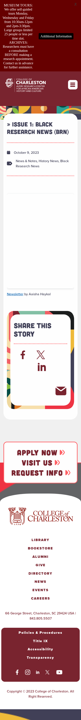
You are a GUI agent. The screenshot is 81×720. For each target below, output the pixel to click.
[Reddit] (22, 367)
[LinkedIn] (42, 367)
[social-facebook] (17, 673)
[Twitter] (41, 355)
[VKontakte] (41, 391)
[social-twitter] (48, 673)
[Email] (60, 391)
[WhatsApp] (22, 379)
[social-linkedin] (38, 673)
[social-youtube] (59, 673)
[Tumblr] (41, 379)
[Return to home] (30, 85)
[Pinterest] (22, 391)
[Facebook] (23, 355)
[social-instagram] (27, 673)
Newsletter (15, 294)
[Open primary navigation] (73, 84)
